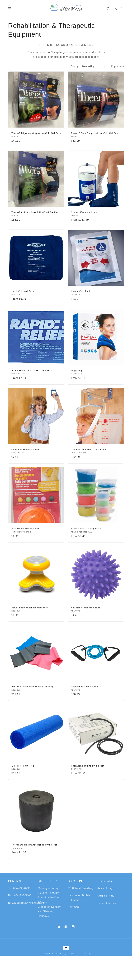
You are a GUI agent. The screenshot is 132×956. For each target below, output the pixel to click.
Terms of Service (106, 903)
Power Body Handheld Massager (29, 608)
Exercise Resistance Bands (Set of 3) (32, 686)
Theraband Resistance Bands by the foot (34, 845)
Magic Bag (77, 370)
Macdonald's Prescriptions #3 (60, 954)
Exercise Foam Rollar (23, 766)
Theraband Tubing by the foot (87, 766)
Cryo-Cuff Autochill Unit (84, 212)
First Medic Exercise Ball (25, 528)
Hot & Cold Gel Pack (22, 291)
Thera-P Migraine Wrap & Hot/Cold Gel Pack (36, 133)
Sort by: (75, 66)
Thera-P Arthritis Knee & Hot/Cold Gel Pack (35, 212)
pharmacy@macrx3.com (31, 902)
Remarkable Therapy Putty (86, 528)
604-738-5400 (22, 895)
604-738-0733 (21, 888)
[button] (9, 8)
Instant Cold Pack (81, 291)
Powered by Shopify (82, 954)
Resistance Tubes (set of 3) (86, 686)
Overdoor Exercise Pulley (25, 449)
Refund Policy (105, 888)
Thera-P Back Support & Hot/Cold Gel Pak (94, 133)
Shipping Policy (105, 895)
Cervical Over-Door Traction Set (89, 449)
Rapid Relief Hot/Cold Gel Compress (31, 370)
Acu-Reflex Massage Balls (85, 608)
